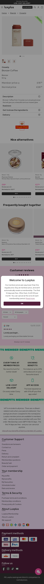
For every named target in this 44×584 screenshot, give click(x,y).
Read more (30, 298)
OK (22, 304)
